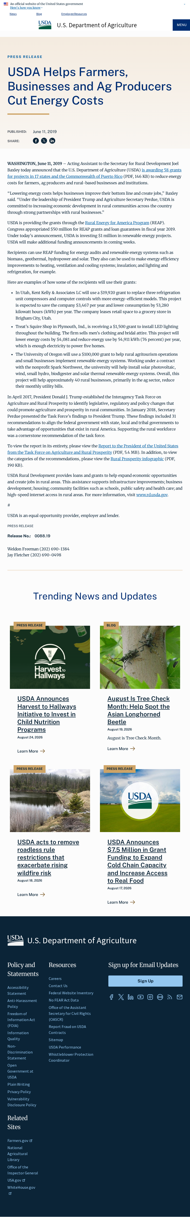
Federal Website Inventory (71, 992)
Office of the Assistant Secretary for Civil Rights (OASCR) (70, 1013)
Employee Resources (74, 14)
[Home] (45, 28)
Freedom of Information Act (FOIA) (21, 1019)
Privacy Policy (19, 1091)
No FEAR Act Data (64, 1000)
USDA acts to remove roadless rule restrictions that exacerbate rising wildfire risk (48, 857)
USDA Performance (65, 1047)
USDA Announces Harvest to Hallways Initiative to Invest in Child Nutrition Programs (46, 714)
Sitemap (56, 1039)
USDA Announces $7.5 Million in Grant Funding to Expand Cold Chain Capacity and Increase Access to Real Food (137, 861)
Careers (55, 978)
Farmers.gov (17, 1140)
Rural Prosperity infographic (137, 458)
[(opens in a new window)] (111, 997)
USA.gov (14, 1180)
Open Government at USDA (20, 1071)
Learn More (27, 751)
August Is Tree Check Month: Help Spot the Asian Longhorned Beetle (138, 710)
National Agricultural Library (17, 1153)
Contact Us (58, 985)
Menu (182, 25)
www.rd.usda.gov (151, 494)
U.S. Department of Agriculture (97, 25)
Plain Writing (18, 1084)
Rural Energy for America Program (117, 222)
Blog (39, 14)
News (13, 14)
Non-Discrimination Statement (20, 1052)
